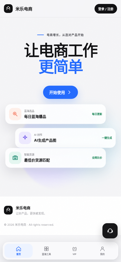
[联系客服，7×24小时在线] (110, 230)
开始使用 (57, 92)
